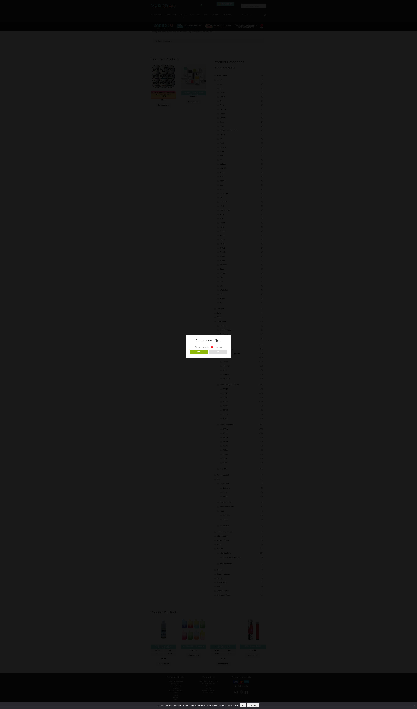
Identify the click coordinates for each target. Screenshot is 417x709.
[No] (414, 705)
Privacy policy (253, 705)
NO (218, 352)
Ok (242, 705)
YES (198, 352)
